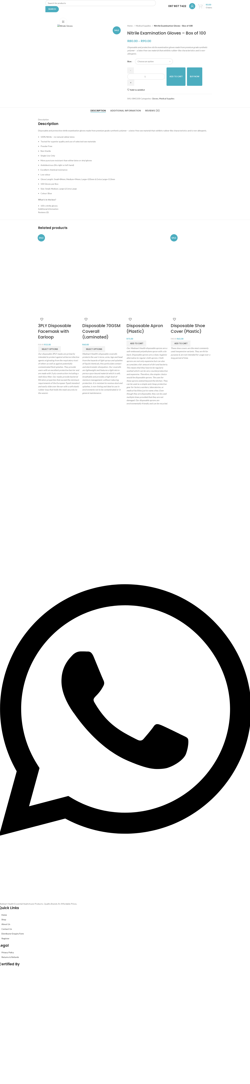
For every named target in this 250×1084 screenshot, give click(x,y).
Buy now (194, 76)
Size (129, 61)
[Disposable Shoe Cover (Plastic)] (191, 253)
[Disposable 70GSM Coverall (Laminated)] (103, 253)
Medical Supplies (143, 25)
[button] (136, 344)
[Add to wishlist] (41, 319)
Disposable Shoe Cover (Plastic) (188, 328)
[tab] (98, 110)
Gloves (155, 98)
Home (130, 25)
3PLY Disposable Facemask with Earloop (54, 331)
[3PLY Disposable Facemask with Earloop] (58, 253)
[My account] (192, 6)
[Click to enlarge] (63, 21)
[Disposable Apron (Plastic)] (147, 253)
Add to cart (176, 76)
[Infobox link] (174, 6)
